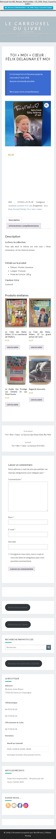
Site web (12, 541)
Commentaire (15, 479)
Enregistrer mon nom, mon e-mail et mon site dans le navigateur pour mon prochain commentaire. (27, 557)
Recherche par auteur (17, 607)
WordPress (38, 832)
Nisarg (28, 835)
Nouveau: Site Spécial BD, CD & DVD (23, 663)
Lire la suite (12, 347)
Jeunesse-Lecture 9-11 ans (20, 205)
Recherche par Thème (18, 624)
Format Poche (19, 209)
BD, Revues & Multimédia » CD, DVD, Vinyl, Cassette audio (28, 8)
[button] (46, 105)
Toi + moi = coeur (34, 209)
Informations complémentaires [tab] (24, 225)
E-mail (11, 529)
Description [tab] (14, 220)
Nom (11, 517)
